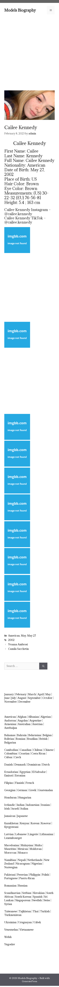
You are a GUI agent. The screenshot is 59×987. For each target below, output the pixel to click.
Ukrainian (10, 922)
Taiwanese (10, 911)
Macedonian (11, 845)
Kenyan (24, 823)
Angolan (23, 720)
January (9, 694)
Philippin (35, 874)
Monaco (23, 852)
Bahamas (9, 735)
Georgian (9, 790)
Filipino (8, 783)
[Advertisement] (29, 52)
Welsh (8, 937)
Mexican (23, 849)
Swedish (37, 900)
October (47, 698)
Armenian (10, 724)
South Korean (23, 896)
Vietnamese (27, 929)
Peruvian (22, 874)
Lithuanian (46, 834)
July (13, 698)
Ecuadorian (11, 772)
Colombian (10, 753)
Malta (38, 845)
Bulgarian (10, 742)
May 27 (31, 635)
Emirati (8, 775)
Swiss (47, 900)
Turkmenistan (12, 915)
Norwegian (10, 867)
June (7, 698)
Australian (24, 724)
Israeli (15, 808)
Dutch (46, 764)
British (43, 738)
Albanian (33, 716)
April (41, 694)
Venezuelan (11, 929)
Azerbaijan (10, 728)
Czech (17, 757)
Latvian (9, 834)
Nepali (22, 860)
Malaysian (27, 845)
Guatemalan (45, 790)
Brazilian (32, 738)
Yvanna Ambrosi (18, 644)
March (32, 694)
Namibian (10, 860)
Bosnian (20, 738)
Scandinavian (12, 893)
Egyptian (25, 772)
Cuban (8, 757)
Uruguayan (25, 922)
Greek (32, 790)
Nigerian (37, 863)
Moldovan (36, 849)
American (14, 635)
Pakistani (9, 874)
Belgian (47, 735)
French (30, 783)
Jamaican (9, 816)
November (10, 701)
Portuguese (11, 878)
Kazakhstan (11, 823)
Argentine (35, 720)
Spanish (37, 896)
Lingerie (33, 834)
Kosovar (46, 823)
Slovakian (39, 893)
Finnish (19, 783)
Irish (7, 808)
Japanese (22, 816)
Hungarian (24, 797)
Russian (22, 885)
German (22, 790)
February (20, 694)
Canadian (25, 750)
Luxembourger (13, 838)
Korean (35, 823)
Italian (24, 808)
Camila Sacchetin (18, 649)
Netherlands (34, 860)
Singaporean (22, 900)
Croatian (24, 753)
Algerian (46, 716)
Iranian (45, 805)
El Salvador (39, 772)
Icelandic (9, 805)
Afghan (22, 716)
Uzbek (37, 922)
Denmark (20, 764)
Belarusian (34, 735)
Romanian (10, 885)
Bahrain (22, 735)
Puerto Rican (27, 878)
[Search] (43, 666)
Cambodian (11, 750)
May (23, 635)
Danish (8, 764)
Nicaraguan (23, 863)
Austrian (37, 724)
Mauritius (10, 849)
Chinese (48, 750)
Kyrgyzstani (11, 827)
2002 (11, 640)
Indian (20, 805)
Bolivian (9, 738)
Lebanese (20, 834)
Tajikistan (25, 911)
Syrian (8, 904)
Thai (35, 911)
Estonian (20, 775)
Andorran (10, 720)
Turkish (45, 911)
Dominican (34, 764)
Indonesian (32, 805)
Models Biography (20, 10)
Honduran (10, 797)
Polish (45, 874)
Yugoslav (9, 944)
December (24, 701)
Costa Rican (38, 753)
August (22, 698)
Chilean (37, 750)
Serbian (26, 893)
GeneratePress (29, 981)
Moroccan (10, 852)
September (34, 698)
